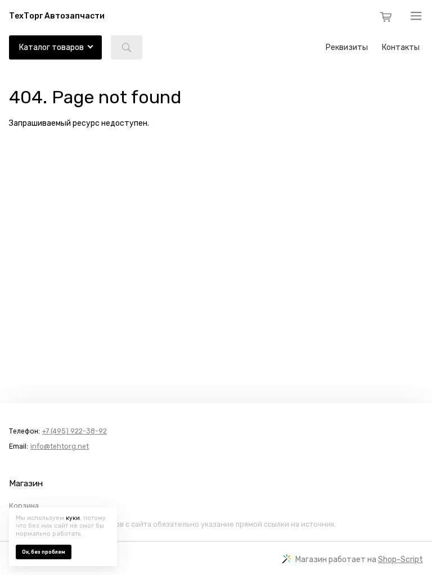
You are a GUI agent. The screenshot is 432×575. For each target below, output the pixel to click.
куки (73, 518)
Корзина (24, 506)
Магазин (26, 483)
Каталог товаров (51, 47)
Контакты (401, 47)
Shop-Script (400, 559)
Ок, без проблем (43, 552)
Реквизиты (347, 47)
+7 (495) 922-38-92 (74, 431)
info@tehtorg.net (59, 446)
